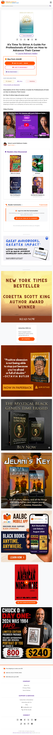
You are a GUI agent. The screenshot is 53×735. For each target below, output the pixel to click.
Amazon (9, 81)
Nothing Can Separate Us (37, 195)
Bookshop (32, 81)
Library (20, 81)
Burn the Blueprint (15, 195)
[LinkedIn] (24, 723)
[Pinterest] (28, 723)
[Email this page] (35, 39)
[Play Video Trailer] (26, 582)
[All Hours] (37, 164)
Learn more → (12, 145)
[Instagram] (17, 719)
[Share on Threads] (24, 39)
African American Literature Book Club (22, 732)
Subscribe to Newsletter (26, 699)
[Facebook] (24, 719)
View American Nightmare (27, 602)
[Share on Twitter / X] (32, 39)
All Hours (37, 173)
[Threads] (32, 719)
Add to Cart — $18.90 (20, 63)
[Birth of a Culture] (15, 164)
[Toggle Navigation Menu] (50, 2)
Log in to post (43, 204)
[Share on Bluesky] (28, 39)
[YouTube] (21, 719)
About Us (26, 685)
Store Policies (26, 690)
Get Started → (26, 339)
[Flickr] (32, 723)
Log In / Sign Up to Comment (27, 218)
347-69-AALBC (27, 709)
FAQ (26, 704)
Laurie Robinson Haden (27, 53)
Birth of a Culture (15, 173)
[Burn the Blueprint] (15, 185)
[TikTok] (21, 723)
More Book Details (12, 71)
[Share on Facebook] (17, 39)
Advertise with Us (26, 702)
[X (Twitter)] (28, 719)
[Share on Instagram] (20, 39)
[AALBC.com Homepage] (10, 2)
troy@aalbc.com (27, 707)
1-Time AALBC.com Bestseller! (11, 85)
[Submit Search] (50, 6)
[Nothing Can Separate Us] (37, 185)
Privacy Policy (26, 688)
